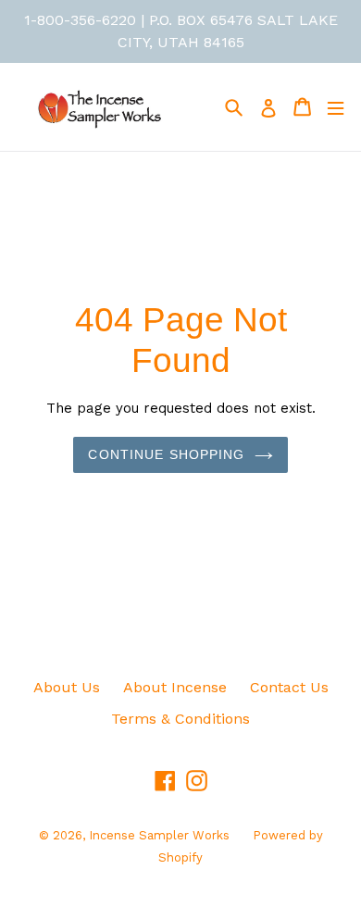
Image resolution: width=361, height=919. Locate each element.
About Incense (175, 687)
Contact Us (289, 687)
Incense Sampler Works (159, 835)
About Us (66, 687)
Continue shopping (166, 454)
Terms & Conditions (180, 718)
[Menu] (335, 107)
